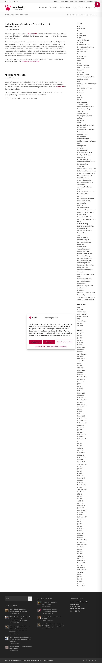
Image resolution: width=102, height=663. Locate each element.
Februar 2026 (81, 347)
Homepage (80, 70)
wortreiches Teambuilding (84, 187)
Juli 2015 (79, 574)
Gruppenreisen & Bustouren (85, 180)
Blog (76, 1)
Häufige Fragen (81, 283)
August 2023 (80, 407)
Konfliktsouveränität (82, 79)
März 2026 (80, 345)
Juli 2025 (79, 363)
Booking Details (81, 35)
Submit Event (81, 111)
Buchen (79, 38)
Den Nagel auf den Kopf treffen (86, 173)
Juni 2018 (79, 496)
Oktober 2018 (81, 487)
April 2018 (80, 501)
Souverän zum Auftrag (83, 109)
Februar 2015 (81, 586)
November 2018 (81, 485)
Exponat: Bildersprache (83, 240)
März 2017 (80, 531)
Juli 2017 (79, 521)
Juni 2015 (79, 577)
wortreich (80, 326)
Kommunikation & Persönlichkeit (86, 162)
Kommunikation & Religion (84, 281)
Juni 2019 (79, 471)
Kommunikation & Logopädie (85, 270)
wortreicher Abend (82, 150)
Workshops (80, 148)
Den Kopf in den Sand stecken (85, 155)
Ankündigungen (81, 312)
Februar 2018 (81, 505)
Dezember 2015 (81, 563)
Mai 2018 (79, 498)
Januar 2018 (80, 508)
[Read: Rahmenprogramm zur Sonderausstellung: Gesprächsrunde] (7, 647)
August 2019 (80, 466)
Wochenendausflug (82, 224)
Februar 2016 (81, 561)
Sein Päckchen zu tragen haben (86, 297)
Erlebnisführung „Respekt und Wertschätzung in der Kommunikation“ (28, 25)
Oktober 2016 (81, 542)
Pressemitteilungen (82, 316)
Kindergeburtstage (82, 267)
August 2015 (80, 572)
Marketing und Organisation (85, 88)
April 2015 (80, 581)
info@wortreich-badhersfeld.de (30, 61)
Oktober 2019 (81, 462)
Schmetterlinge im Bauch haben (86, 295)
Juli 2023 (79, 409)
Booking (79, 33)
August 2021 (80, 427)
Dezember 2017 (81, 510)
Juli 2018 (79, 494)
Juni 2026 (79, 338)
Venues (79, 123)
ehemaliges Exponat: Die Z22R (85, 212)
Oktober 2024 (81, 379)
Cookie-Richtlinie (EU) (83, 40)
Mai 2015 (79, 579)
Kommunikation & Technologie (85, 198)
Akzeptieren (35, 342)
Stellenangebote (81, 247)
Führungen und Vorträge (84, 256)
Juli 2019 (79, 469)
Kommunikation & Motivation (85, 182)
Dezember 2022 (81, 418)
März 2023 (80, 414)
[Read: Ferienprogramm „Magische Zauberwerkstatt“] (39, 603)
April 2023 (80, 411)
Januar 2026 (80, 349)
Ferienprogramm (82, 314)
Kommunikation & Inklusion (84, 279)
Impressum (63, 346)
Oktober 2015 (81, 567)
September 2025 (82, 359)
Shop (78, 235)
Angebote (80, 309)
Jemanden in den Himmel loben (86, 293)
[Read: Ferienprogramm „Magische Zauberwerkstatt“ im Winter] (39, 610)
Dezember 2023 (81, 397)
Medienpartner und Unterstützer (86, 219)
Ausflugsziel (80, 26)
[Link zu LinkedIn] (14, 1)
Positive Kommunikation (84, 201)
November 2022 (81, 420)
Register (79, 100)
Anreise (79, 189)
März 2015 (80, 583)
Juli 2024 (79, 384)
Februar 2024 (81, 393)
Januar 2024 (80, 395)
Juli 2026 (79, 336)
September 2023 (82, 404)
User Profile (80, 120)
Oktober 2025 (81, 356)
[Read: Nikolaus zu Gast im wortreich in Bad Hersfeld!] (39, 617)
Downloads (80, 290)
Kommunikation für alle (83, 139)
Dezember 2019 (81, 457)
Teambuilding (81, 166)
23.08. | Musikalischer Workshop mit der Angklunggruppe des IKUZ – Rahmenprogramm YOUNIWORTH (20, 618)
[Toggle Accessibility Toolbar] (97, 4)
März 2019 (80, 476)
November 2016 (81, 540)
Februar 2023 (81, 416)
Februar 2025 (81, 370)
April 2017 (80, 528)
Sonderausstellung (82, 164)
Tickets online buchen (92, 1)
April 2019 (80, 473)
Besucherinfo (81, 29)
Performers (80, 93)
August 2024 (80, 381)
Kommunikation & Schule (84, 242)
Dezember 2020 (81, 434)
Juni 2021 (79, 430)
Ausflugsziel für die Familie (84, 152)
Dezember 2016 (81, 538)
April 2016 (80, 556)
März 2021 (80, 432)
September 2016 (82, 544)
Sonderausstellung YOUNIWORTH (86, 107)
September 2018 (82, 489)
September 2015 (82, 570)
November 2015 (81, 565)
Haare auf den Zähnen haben (85, 265)
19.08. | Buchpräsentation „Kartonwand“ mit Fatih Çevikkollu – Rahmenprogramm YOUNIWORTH (20, 639)
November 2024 (81, 377)
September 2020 (82, 439)
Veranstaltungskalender (84, 249)
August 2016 (80, 547)
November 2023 (81, 400)
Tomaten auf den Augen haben (85, 299)
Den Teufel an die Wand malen (85, 191)
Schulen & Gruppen (82, 104)
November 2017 (81, 512)
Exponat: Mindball (82, 134)
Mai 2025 (79, 365)
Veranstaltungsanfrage (83, 263)
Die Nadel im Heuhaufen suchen (86, 210)
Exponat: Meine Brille (83, 178)
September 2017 (82, 517)
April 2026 (80, 342)
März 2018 (80, 503)
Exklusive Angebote (82, 132)
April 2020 (80, 448)
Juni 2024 (79, 386)
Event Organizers (82, 56)
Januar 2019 (80, 480)
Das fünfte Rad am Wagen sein (85, 125)
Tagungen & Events (82, 113)
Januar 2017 (80, 535)
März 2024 (80, 391)
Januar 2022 (80, 425)
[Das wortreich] (17, 7)
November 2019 (81, 460)
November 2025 (81, 354)
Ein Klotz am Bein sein (83, 251)
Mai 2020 (79, 446)
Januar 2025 (80, 372)
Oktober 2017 (81, 515)
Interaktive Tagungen (83, 74)
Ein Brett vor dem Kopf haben (85, 226)
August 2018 (80, 492)
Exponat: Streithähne (83, 194)
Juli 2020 (79, 443)
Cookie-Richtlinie (40, 346)
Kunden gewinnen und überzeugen (87, 84)
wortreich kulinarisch (83, 208)
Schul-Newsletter (82, 102)
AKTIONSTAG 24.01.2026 (15, 75)
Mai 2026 (79, 340)
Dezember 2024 (81, 375)
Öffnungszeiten (64, 1)
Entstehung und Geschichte (84, 175)
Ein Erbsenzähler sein (83, 237)
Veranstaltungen (81, 321)
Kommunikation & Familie (84, 217)
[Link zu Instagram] (8, 1)
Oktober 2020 (81, 437)
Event (78, 54)
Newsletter (82, 1)
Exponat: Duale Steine (83, 228)
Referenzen (80, 244)
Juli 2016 (79, 549)
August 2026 (80, 333)
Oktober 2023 (81, 402)
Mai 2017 (79, 526)
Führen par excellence (83, 67)
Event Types (80, 58)
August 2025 (80, 361)
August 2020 (80, 441)
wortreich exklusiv (82, 185)
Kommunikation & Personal (84, 258)
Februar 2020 (81, 453)
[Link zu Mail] (17, 1)
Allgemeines (17, 29)
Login (78, 86)
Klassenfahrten (81, 136)
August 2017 (80, 519)
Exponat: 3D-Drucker (83, 65)
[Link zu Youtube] (11, 1)
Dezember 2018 (81, 482)
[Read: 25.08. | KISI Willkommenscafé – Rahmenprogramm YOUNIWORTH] (7, 610)
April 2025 (80, 368)
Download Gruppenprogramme (86, 130)
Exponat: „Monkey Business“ (85, 253)
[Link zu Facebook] (5, 1)
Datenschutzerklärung (52, 346)
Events (79, 61)
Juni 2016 (79, 551)
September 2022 (82, 423)
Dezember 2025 (81, 352)
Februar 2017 (81, 533)
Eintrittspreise (81, 157)
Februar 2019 (81, 478)
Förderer (79, 196)
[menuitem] (56, 1)
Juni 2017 (79, 524)
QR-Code (79, 97)
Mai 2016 (79, 554)
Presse (71, 1)
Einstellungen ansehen (64, 342)
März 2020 (80, 450)
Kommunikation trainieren (84, 260)
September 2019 (82, 464)
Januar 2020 (80, 455)
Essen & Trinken (81, 214)
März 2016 (80, 558)
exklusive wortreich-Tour (84, 159)
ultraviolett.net (33, 660)
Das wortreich (81, 42)
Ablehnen (49, 342)
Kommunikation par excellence (85, 77)
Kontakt (56, 1)
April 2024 (80, 388)
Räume (79, 221)
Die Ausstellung (81, 127)
